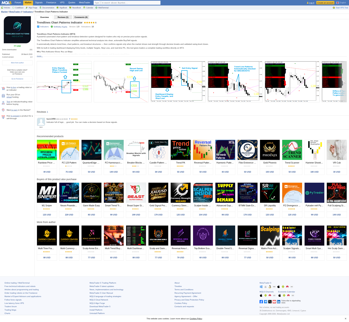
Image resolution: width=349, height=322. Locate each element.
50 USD (91, 172)
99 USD (113, 215)
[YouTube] (274, 301)
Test (8, 102)
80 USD (292, 257)
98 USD (225, 215)
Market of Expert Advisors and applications (22, 296)
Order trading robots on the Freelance (20, 293)
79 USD (180, 257)
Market (28, 2)
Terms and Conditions (183, 289)
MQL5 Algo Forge (97, 303)
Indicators (44, 27)
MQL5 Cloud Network (99, 300)
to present (15, 116)
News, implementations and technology (106, 289)
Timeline (178, 286)
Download (100, 306)
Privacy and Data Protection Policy (189, 300)
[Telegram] (265, 301)
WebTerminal (103, 8)
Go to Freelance (17, 79)
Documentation (48, 8)
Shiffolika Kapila (60, 27)
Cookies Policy (180, 303)
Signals (39, 2)
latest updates (102, 286)
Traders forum (10, 306)
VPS (62, 2)
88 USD (46, 257)
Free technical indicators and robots (19, 286)
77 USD (91, 257)
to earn (14, 110)
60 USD (113, 257)
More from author (17, 63)
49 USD (46, 172)
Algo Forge (33, 8)
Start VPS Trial (342, 8)
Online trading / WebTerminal (17, 283)
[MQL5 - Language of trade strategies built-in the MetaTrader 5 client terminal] (6, 2)
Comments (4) (81, 17)
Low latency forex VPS (14, 303)
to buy (13, 87)
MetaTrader (84, 2)
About (177, 283)
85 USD (91, 215)
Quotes (71, 2)
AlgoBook (63, 8)
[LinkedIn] (278, 301)
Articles (7, 8)
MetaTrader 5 (265, 283)
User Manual (101, 293)
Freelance (51, 2)
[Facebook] (261, 301)
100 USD (270, 172)
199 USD (136, 215)
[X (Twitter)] (270, 301)
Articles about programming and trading (21, 289)
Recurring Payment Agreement (187, 293)
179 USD (158, 215)
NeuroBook (76, 8)
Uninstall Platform (97, 313)
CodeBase (19, 8)
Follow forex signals (13, 300)
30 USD (336, 172)
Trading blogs (10, 310)
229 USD (69, 215)
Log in (311, 3)
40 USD (225, 172)
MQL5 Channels (267, 292)
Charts (7, 313)
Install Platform (96, 310)
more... (40, 56)
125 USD (47, 215)
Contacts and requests (184, 306)
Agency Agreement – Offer (185, 296)
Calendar (89, 8)
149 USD (114, 172)
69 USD (136, 172)
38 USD (158, 172)
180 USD (314, 172)
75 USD (69, 172)
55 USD (180, 172)
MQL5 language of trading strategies (105, 296)
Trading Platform (103, 283)
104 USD (203, 215)
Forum (18, 2)
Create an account (325, 3)
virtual (9, 97)
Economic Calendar (286, 292)
